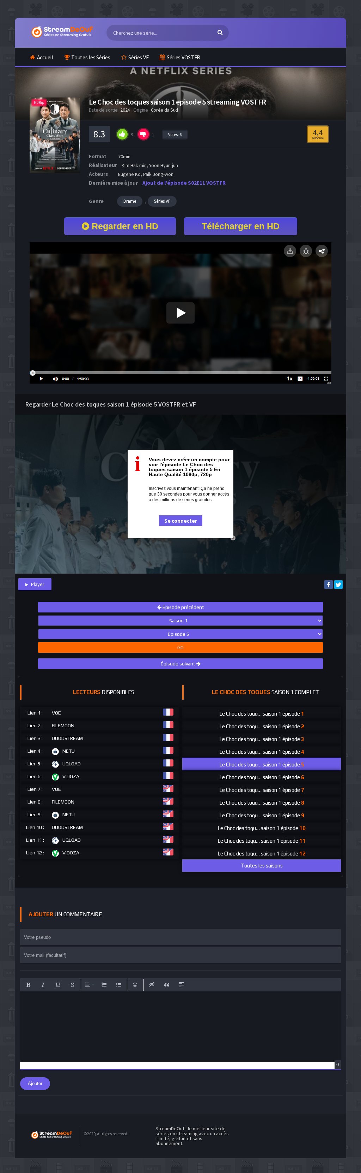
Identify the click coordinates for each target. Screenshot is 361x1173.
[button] (28, 984)
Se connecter (180, 520)
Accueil (45, 57)
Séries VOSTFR (183, 57)
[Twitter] (338, 584)
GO (180, 647)
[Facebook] (328, 584)
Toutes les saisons (262, 866)
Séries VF (138, 57)
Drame (129, 201)
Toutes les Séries (90, 57)
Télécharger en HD (241, 226)
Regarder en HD (123, 226)
